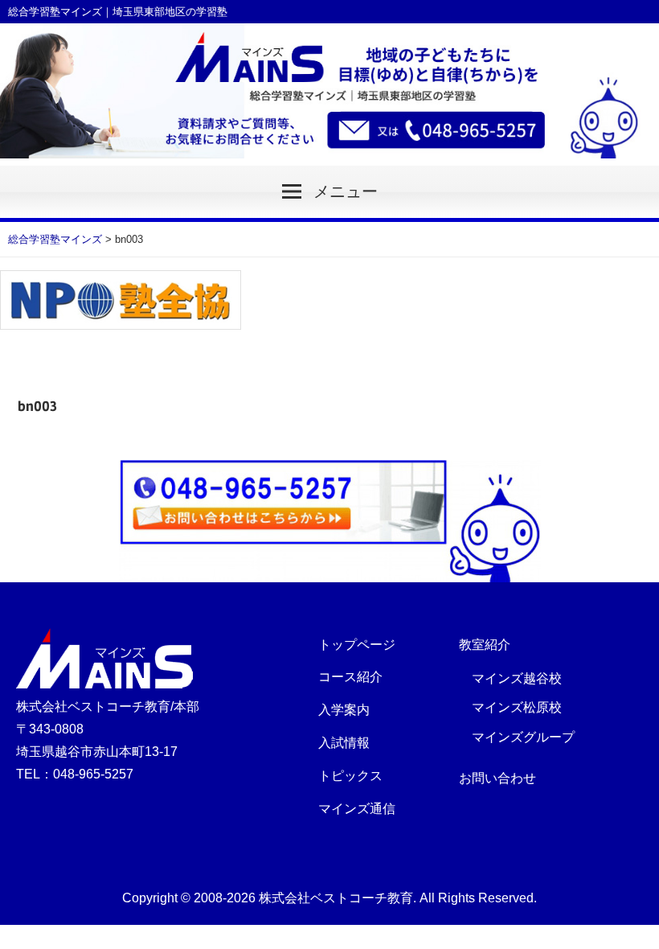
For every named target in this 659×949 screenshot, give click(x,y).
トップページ (356, 644)
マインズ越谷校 (517, 678)
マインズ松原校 (517, 707)
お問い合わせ (497, 778)
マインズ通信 (356, 808)
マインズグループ (523, 737)
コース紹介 (350, 677)
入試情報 (344, 743)
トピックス (350, 776)
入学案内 (344, 710)
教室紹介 (484, 644)
